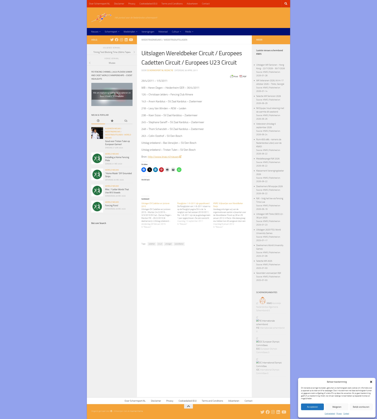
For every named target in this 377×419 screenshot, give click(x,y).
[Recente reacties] (126, 121)
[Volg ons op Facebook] (116, 39)
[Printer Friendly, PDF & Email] (238, 76)
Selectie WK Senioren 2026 (268, 96)
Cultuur (175, 31)
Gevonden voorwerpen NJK (268, 273)
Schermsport (111, 31)
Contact (346, 414)
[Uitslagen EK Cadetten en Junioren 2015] (159, 215)
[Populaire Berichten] (112, 121)
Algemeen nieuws (113, 129)
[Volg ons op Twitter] (112, 39)
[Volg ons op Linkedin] (126, 39)
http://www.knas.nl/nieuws (163, 156)
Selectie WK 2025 (264, 261)
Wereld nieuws (112, 154)
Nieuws (94, 31)
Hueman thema (136, 411)
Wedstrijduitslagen (175, 39)
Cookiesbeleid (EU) (148, 3)
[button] (371, 381)
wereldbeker (179, 244)
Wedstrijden (129, 31)
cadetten (152, 244)
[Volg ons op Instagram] (121, 39)
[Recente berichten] (98, 121)
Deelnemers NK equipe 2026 (269, 186)
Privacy (339, 414)
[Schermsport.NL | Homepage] (101, 17)
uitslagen (168, 244)
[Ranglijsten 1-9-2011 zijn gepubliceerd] (195, 214)
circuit (160, 244)
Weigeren (336, 407)
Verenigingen (148, 31)
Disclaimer (119, 3)
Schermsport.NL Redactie (160, 70)
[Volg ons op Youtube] (131, 39)
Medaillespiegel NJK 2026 (268, 158)
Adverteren (192, 3)
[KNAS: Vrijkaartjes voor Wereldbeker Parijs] (231, 215)
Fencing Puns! (111, 205)
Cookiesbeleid (330, 414)
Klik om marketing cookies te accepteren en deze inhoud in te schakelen (112, 94)
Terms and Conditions (172, 3)
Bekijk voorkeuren (361, 407)
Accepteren (312, 407)
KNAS (265, 72)
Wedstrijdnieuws (151, 39)
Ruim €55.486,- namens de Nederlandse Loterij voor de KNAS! (269, 143)
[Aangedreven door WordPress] (111, 411)
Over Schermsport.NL (99, 3)
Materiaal (163, 31)
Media (188, 31)
